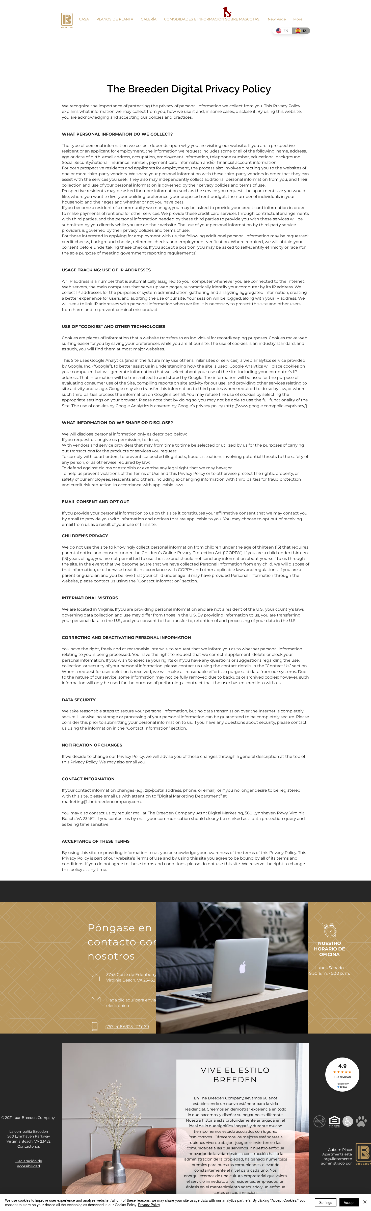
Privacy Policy (149, 1204)
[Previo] (69, 1127)
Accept (349, 1202)
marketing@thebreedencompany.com (101, 801)
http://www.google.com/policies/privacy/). (266, 405)
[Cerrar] (365, 1202)
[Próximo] (301, 1127)
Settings (325, 1202)
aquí (129, 1000)
